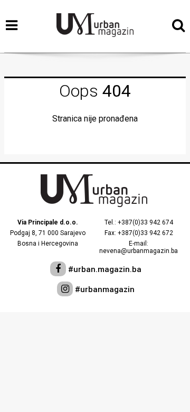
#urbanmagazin (104, 289)
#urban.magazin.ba (103, 269)
